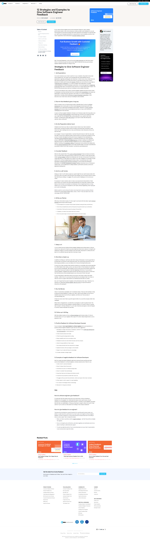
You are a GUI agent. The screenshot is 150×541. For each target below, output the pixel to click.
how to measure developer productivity (79, 95)
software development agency (65, 138)
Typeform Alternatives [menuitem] (82, 496)
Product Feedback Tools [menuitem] (67, 494)
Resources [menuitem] (33, 3)
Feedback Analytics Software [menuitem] (48, 492)
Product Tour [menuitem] (96, 500)
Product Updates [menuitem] (97, 504)
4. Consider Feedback (42, 36)
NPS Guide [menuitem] (80, 513)
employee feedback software (78, 35)
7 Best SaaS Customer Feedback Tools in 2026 (73, 456)
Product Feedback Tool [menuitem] (47, 490)
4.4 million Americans (78, 60)
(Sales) (85, 533)
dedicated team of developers (61, 83)
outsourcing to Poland (65, 191)
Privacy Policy (63, 533)
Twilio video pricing (70, 117)
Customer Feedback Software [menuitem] (48, 488)
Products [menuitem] (10, 3)
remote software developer (65, 114)
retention (73, 82)
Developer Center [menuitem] (97, 507)
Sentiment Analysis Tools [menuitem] (67, 496)
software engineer (62, 157)
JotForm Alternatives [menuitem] (82, 497)
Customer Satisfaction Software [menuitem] (49, 497)
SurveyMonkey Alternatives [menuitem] (83, 494)
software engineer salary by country (73, 282)
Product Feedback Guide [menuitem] (83, 511)
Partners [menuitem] (95, 492)
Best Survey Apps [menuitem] (66, 490)
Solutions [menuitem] (17, 3)
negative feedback (77, 419)
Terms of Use (69, 533)
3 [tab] (75, 463)
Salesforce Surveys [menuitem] (46, 503)
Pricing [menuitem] (40, 3)
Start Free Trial (133, 3)
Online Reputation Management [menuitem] (48, 494)
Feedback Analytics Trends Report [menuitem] (85, 504)
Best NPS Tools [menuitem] (65, 492)
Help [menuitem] (142, 0)
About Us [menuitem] (95, 488)
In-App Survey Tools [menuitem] (66, 499)
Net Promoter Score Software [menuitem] (48, 496)
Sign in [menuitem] (140, 0)
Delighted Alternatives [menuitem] (82, 488)
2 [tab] (74, 463)
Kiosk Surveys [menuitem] (45, 499)
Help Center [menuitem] (96, 502)
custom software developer (75, 154)
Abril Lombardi (44, 18)
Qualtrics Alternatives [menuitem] (82, 492)
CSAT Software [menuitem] (65, 497)
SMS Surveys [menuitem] (45, 501)
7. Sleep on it (40, 42)
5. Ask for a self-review (42, 38)
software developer (74, 315)
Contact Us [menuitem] (147, 0)
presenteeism (85, 92)
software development (63, 144)
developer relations (70, 143)
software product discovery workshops (68, 161)
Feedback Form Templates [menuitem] (83, 509)
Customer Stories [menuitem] (97, 490)
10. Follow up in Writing (42, 49)
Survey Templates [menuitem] (82, 507)
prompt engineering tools (71, 140)
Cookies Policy (76, 533)
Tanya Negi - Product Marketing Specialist (46, 459)
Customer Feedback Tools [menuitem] (67, 488)
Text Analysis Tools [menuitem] (66, 503)
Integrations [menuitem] (25, 3)
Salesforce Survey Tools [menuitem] (67, 501)
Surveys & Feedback (41, 454)
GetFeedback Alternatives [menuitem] (83, 490)
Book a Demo (143, 3)
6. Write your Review (42, 40)
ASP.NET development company (69, 163)
